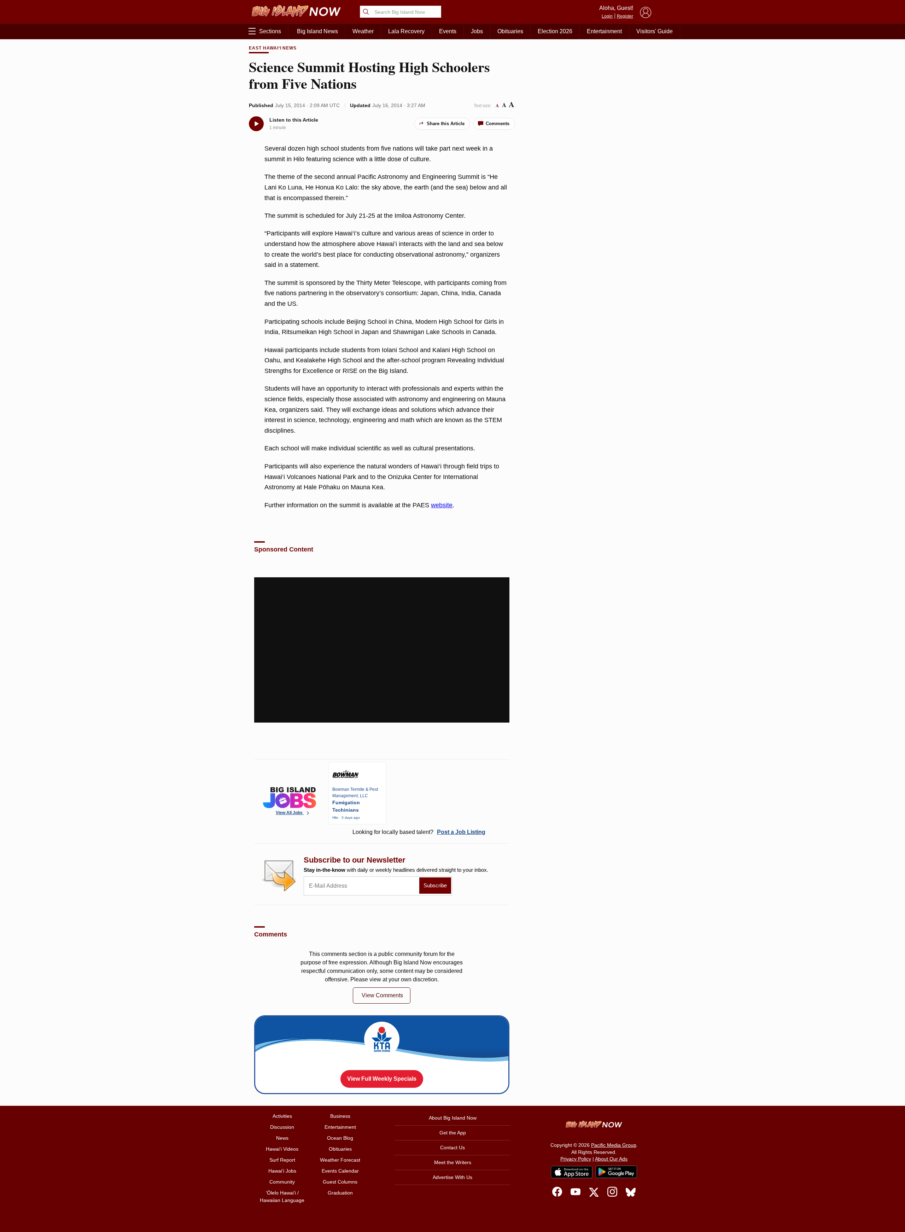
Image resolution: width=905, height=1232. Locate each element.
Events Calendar (340, 1171)
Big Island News (317, 31)
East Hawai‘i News (273, 48)
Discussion (282, 1127)
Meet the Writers (452, 1162)
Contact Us (452, 1147)
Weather (363, 31)
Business (340, 1116)
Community (282, 1182)
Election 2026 (555, 31)
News (282, 1138)
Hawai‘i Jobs (282, 1171)
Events (447, 31)
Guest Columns (340, 1182)
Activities (282, 1116)
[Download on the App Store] (571, 1172)
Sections (270, 31)
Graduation (340, 1193)
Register (625, 16)
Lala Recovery (406, 31)
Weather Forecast (340, 1160)
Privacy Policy (575, 1159)
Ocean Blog (340, 1138)
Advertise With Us (452, 1177)
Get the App (452, 1132)
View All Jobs (290, 812)
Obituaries (510, 31)
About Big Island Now (453, 1118)
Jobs (477, 31)
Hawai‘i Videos (282, 1149)
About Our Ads (611, 1159)
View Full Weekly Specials (381, 1079)
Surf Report (282, 1160)
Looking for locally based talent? (418, 832)
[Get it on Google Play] (616, 1172)
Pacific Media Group (613, 1145)
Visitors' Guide (654, 31)
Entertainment (604, 31)
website (441, 505)
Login (607, 16)
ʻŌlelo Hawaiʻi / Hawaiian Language (282, 1196)
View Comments (382, 995)
